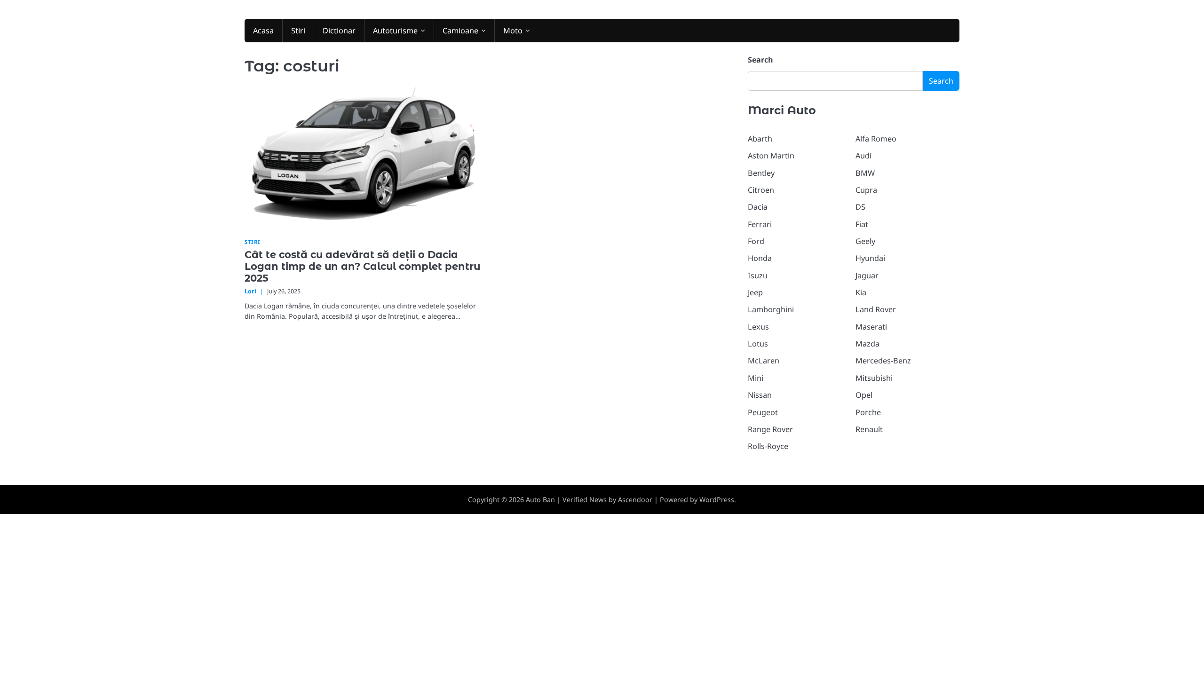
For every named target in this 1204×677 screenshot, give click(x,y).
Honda (760, 258)
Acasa (263, 30)
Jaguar (867, 275)
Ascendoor (635, 499)
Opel (863, 395)
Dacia (758, 207)
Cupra (866, 190)
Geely (865, 241)
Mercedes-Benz (883, 360)
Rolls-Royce (768, 446)
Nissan (760, 395)
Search (760, 60)
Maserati (871, 327)
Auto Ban (540, 499)
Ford (756, 241)
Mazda (867, 343)
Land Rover (875, 309)
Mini (755, 378)
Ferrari (760, 224)
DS (860, 207)
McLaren (763, 360)
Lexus (758, 327)
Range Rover (770, 429)
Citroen (761, 190)
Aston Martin (771, 155)
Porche (868, 412)
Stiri (298, 30)
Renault (869, 429)
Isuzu (758, 275)
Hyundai (870, 258)
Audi (863, 155)
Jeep (755, 292)
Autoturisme (395, 30)
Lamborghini (771, 309)
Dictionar (339, 30)
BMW (865, 173)
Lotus (758, 343)
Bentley (761, 173)
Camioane (460, 30)
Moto (513, 30)
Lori (250, 291)
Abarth (760, 139)
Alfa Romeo (875, 139)
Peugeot (763, 412)
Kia (860, 292)
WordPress (716, 499)
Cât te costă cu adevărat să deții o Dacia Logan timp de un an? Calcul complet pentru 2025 (362, 266)
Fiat (861, 224)
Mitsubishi (874, 378)
